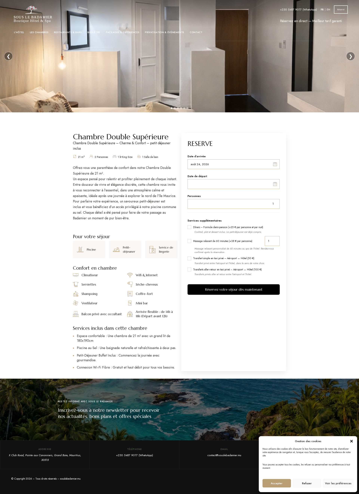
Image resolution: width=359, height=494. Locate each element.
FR (322, 9)
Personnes (194, 196)
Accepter (277, 483)
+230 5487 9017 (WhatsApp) (298, 9)
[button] (351, 441)
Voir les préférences (338, 483)
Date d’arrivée (197, 156)
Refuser (307, 483)
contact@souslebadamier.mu (224, 455)
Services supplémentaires (205, 221)
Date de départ (197, 176)
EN (328, 9)
